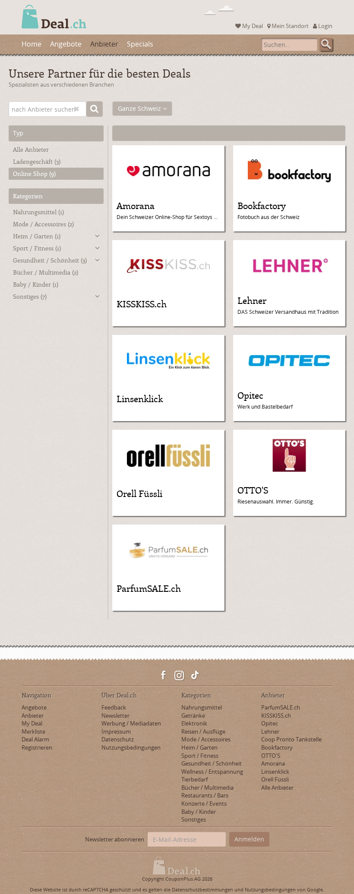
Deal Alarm (35, 739)
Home (31, 44)
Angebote (66, 44)
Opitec (269, 723)
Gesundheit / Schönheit (50, 260)
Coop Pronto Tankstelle (291, 739)
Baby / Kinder (35, 284)
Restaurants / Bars (204, 795)
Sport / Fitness (37, 248)
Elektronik (194, 723)
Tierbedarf (194, 779)
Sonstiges (30, 296)
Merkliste (33, 731)
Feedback (113, 707)
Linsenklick (275, 771)
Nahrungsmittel (38, 212)
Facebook (163, 675)
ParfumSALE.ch (280, 707)
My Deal (252, 26)
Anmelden (249, 839)
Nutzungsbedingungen (131, 747)
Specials (140, 44)
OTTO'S (270, 756)
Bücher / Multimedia (45, 272)
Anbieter (104, 44)
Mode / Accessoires (43, 224)
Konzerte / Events (204, 803)
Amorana (273, 763)
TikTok (194, 675)
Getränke (193, 715)
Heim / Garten (36, 236)
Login (324, 26)
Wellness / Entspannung (212, 771)
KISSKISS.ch (276, 715)
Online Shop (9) (34, 173)
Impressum (116, 731)
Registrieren (37, 747)
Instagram (179, 675)
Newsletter (115, 715)
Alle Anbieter (31, 149)
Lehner (270, 731)
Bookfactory (277, 747)
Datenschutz (117, 739)
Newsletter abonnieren (114, 839)
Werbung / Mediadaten (131, 723)
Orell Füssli (275, 779)
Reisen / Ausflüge (203, 731)
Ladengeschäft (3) (36, 161)
